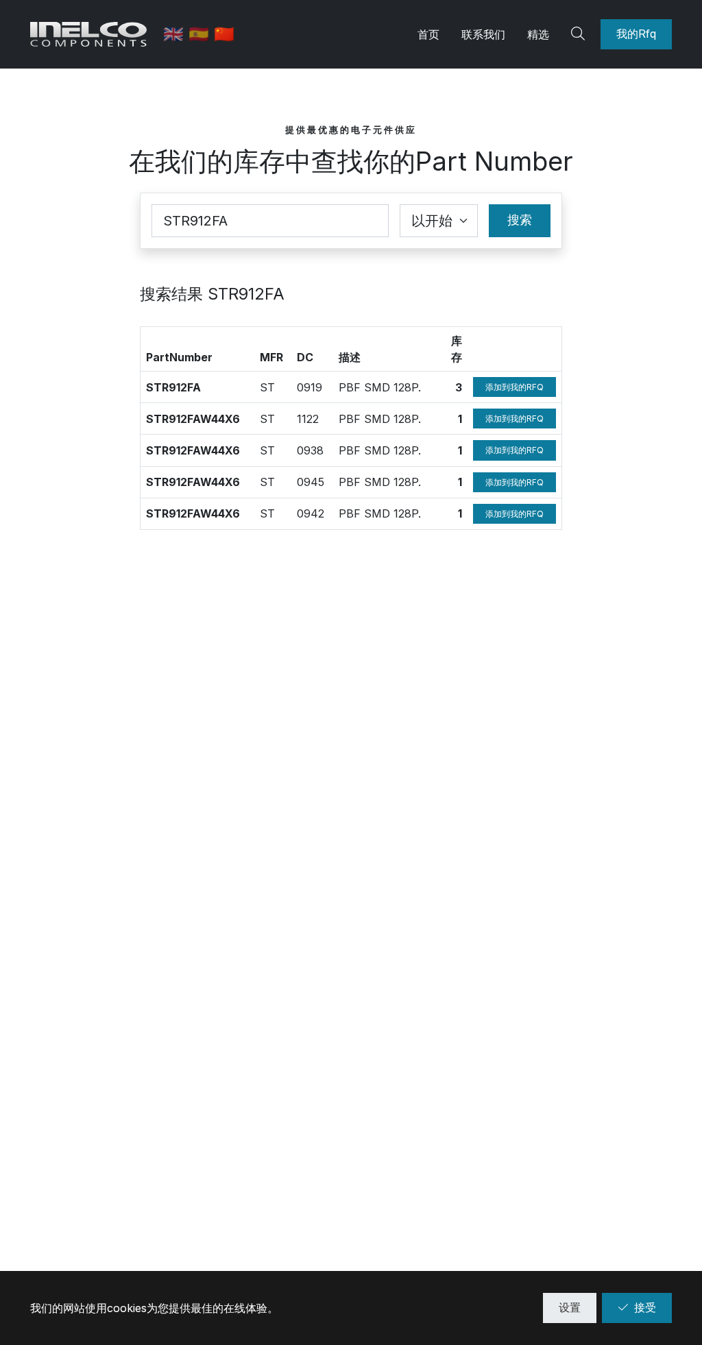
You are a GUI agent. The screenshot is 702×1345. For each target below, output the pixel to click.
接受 (645, 1307)
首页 (428, 34)
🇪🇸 (201, 34)
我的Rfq (636, 33)
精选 (538, 34)
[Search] (580, 34)
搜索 (519, 220)
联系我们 (483, 34)
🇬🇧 (176, 34)
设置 (570, 1307)
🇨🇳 (224, 34)
